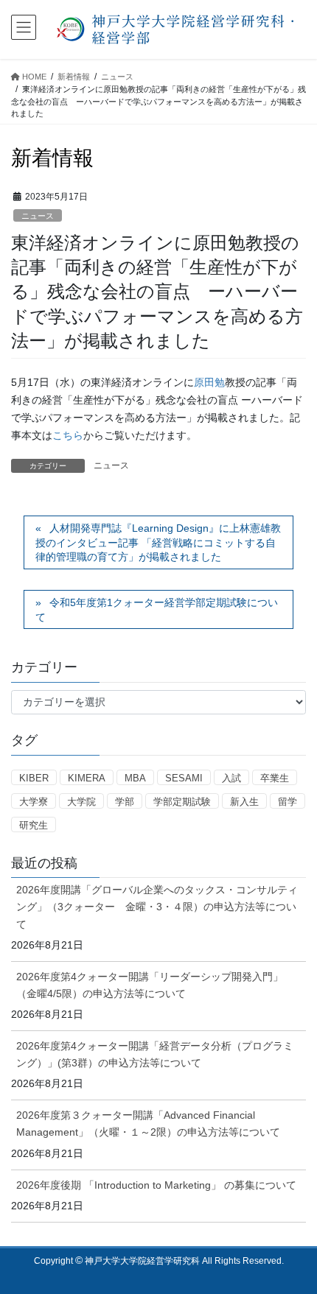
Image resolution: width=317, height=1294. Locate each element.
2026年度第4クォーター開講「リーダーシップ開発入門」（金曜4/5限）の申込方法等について (149, 985)
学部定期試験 (182, 801)
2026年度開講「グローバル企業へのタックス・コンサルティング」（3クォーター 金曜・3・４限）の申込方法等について (157, 906)
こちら (67, 435)
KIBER (34, 778)
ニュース (37, 215)
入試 (231, 778)
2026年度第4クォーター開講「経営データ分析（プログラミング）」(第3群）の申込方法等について (154, 1054)
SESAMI (184, 778)
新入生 (244, 801)
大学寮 (33, 801)
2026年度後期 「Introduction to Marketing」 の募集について (156, 1185)
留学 (287, 801)
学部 (124, 801)
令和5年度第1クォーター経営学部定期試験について (156, 610)
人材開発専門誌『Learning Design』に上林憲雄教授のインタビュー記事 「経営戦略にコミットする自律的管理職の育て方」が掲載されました (158, 542)
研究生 (33, 825)
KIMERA (86, 778)
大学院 (81, 801)
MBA (135, 778)
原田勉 (209, 382)
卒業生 (274, 778)
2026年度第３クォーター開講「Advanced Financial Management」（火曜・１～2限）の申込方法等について (148, 1123)
